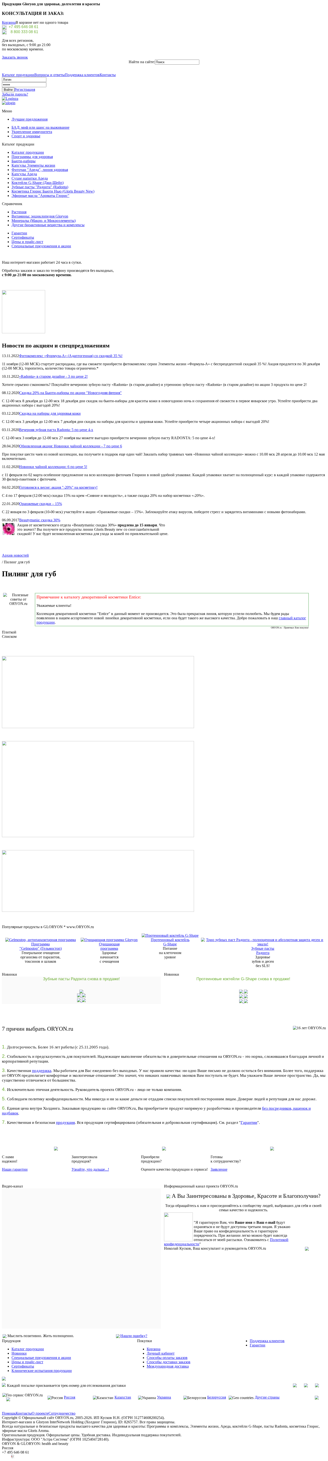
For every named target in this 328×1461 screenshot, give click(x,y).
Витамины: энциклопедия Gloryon (40, 216)
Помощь (9, 1413)
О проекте (40, 1413)
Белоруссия (216, 1397)
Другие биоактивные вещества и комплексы (48, 225)
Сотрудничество (62, 1413)
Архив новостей (15, 555)
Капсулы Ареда (24, 174)
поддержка (41, 1070)
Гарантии (19, 233)
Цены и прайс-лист (27, 242)
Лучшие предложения (30, 119)
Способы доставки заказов (168, 1362)
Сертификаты (23, 237)
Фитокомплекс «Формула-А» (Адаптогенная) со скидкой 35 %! (70, 356)
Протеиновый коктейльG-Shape (170, 942)
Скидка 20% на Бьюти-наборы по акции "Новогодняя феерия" (70, 393)
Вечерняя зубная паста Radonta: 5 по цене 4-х (56, 430)
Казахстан (123, 1397)
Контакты (108, 75)
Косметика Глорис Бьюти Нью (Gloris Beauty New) (53, 191)
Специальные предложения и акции (41, 246)
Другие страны (267, 1397)
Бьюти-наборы (24, 161)
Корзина (9, 22)
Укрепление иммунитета (32, 132)
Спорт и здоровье (26, 136)
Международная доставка (168, 1366)
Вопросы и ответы (49, 75)
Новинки (19, 1353)
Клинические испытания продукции (42, 1371)
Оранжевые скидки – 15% (40, 504)
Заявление (219, 1169)
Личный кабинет (161, 1353)
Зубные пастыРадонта (262, 950)
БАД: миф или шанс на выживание (40, 127)
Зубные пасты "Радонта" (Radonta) (40, 187)
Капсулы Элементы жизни (33, 165)
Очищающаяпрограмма (109, 946)
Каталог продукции (18, 75)
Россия (69, 1397)
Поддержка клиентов (82, 75)
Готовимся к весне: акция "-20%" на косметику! (58, 487)
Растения (19, 212)
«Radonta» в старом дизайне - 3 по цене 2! (53, 376)
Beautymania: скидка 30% (39, 520)
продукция (65, 1122)
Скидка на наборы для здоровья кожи (50, 413)
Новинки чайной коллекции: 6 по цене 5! (53, 467)
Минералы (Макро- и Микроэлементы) (44, 221)
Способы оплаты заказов (167, 1358)
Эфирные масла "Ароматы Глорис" (40, 196)
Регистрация (24, 89)
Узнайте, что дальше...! (90, 1169)
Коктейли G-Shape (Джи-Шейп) (38, 183)
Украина (164, 1397)
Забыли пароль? (15, 94)
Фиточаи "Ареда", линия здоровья (40, 170)
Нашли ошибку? (133, 1336)
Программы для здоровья (32, 157)
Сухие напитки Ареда (30, 178)
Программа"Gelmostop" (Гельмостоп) (40, 946)
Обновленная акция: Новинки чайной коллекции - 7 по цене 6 (70, 446)
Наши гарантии (15, 1169)
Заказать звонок (15, 57)
